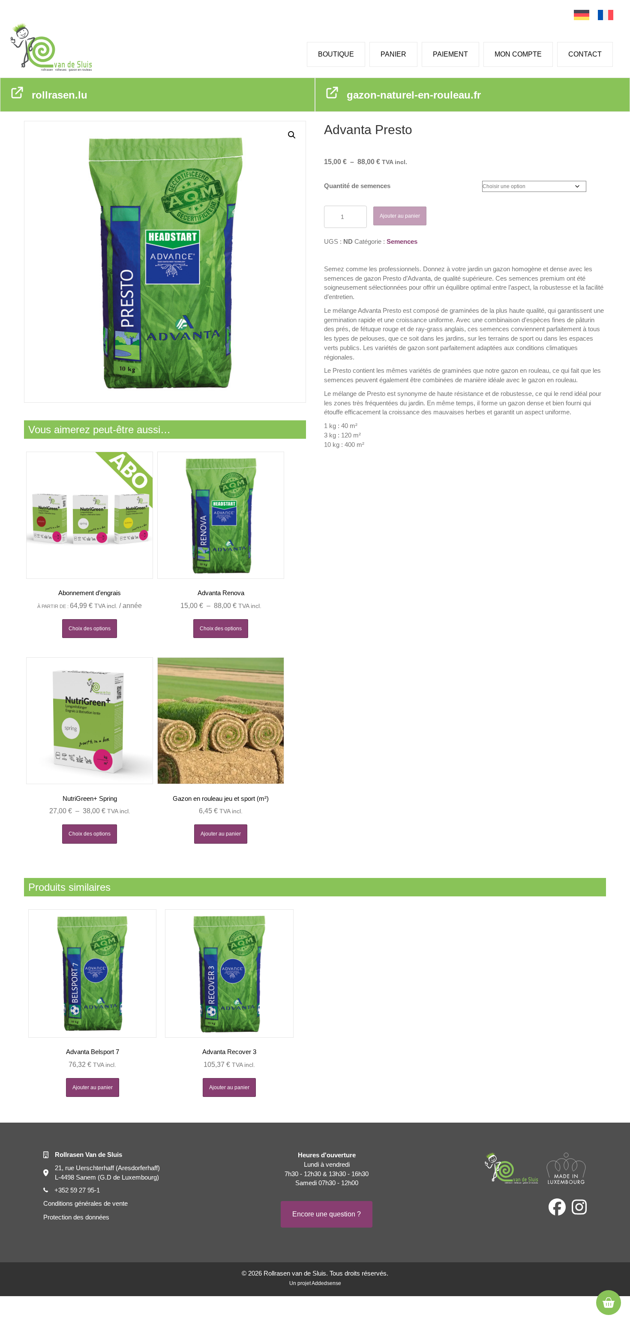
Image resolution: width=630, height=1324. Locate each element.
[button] (292, 135)
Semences (402, 241)
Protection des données (76, 1217)
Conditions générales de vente (85, 1203)
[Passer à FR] (606, 15)
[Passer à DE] (582, 15)
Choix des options (90, 629)
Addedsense (326, 1283)
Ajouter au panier (400, 216)
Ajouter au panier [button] (221, 834)
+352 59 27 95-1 (77, 1190)
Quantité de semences (357, 185)
